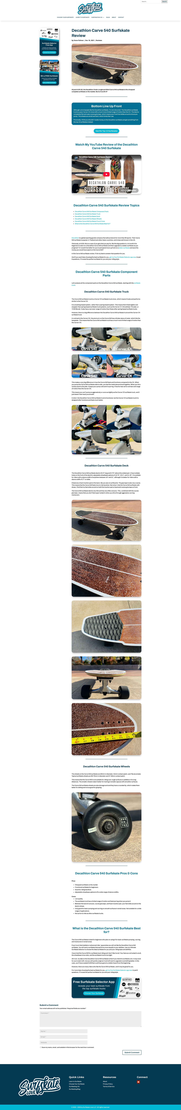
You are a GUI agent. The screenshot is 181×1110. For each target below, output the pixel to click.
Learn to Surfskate (82, 17)
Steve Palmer (79, 40)
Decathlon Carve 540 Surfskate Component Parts (91, 211)
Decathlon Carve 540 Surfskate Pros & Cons (90, 221)
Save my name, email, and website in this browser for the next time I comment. (68, 1047)
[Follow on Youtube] (138, 1081)
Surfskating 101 (96, 17)
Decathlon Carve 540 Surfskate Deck (87, 216)
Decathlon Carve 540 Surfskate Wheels (88, 219)
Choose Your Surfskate (65, 17)
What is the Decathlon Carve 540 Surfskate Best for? (92, 223)
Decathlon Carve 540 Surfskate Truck (87, 214)
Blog (108, 17)
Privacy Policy (108, 1084)
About (114, 17)
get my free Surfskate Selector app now (122, 257)
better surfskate (124, 248)
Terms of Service (108, 1086)
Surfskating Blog (74, 1089)
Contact (121, 17)
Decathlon (75, 238)
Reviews (99, 40)
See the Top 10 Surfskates (106, 131)
